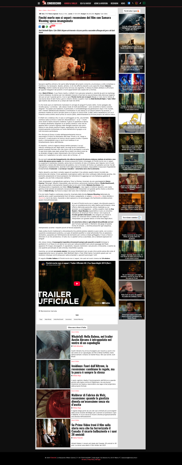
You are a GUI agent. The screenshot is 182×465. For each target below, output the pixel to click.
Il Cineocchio (53, 458)
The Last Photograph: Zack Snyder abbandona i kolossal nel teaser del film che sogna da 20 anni (132, 276)
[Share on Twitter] (43, 27)
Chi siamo (84, 459)
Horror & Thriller (70, 3)
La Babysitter (97, 196)
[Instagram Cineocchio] (136, 3)
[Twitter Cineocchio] (132, 3)
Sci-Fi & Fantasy (85, 3)
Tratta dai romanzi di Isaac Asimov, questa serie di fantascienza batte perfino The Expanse (132, 28)
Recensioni (114, 3)
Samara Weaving (78, 319)
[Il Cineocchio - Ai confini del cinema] (51, 3)
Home (40, 10)
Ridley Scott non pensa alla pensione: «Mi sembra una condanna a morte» (131, 296)
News (123, 3)
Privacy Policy (90, 459)
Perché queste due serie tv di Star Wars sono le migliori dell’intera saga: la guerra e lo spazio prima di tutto (132, 88)
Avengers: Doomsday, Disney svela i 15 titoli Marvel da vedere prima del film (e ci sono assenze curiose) (132, 108)
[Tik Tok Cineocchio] (140, 3)
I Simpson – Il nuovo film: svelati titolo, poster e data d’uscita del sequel (132, 127)
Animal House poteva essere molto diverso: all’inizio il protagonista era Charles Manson (132, 316)
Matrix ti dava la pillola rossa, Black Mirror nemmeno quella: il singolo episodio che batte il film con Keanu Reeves (132, 148)
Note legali (97, 459)
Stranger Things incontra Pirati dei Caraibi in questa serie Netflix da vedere (132, 47)
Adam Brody (48, 319)
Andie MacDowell (58, 319)
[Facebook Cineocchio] (128, 3)
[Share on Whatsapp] (47, 27)
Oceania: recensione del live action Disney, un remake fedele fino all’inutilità (132, 236)
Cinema (44, 10)
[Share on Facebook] (40, 27)
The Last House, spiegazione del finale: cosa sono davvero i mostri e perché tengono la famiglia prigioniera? (132, 167)
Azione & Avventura (101, 3)
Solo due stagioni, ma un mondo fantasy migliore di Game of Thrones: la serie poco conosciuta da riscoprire (132, 68)
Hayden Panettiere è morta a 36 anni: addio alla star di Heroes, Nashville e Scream (131, 187)
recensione (68, 319)
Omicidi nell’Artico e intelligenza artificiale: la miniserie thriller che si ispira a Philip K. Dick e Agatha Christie (132, 207)
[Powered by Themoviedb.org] (143, 3)
